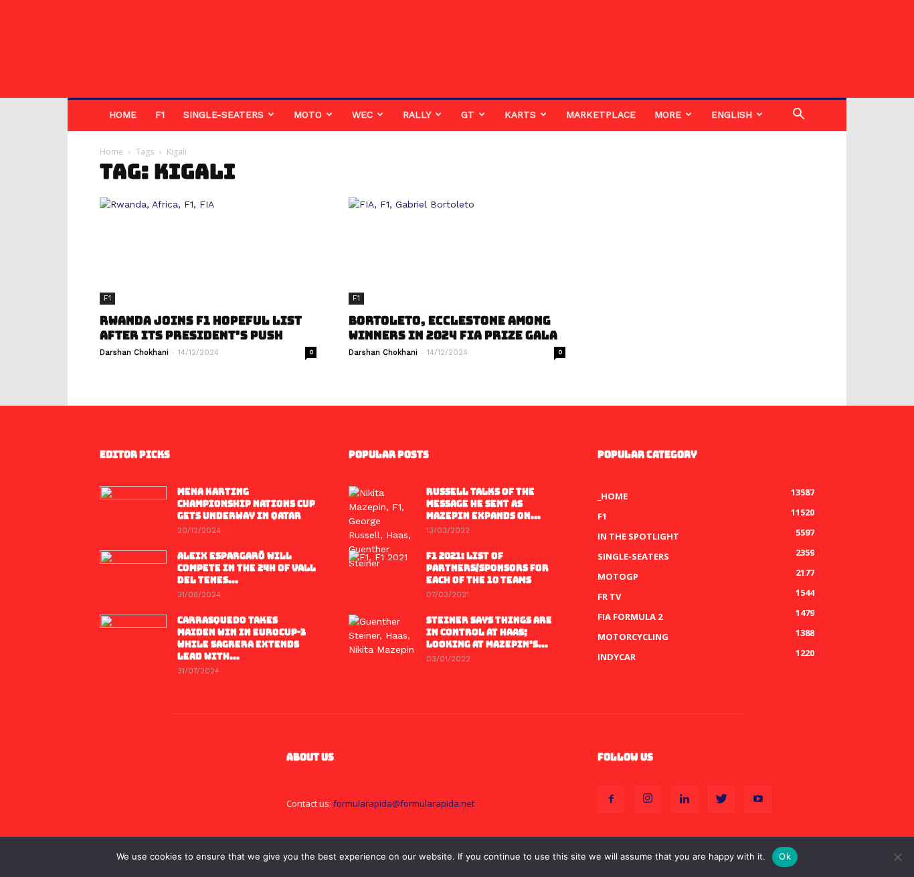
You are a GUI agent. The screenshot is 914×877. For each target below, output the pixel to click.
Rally (417, 114)
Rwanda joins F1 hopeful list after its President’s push (201, 328)
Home (122, 114)
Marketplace (601, 114)
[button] (798, 115)
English (731, 114)
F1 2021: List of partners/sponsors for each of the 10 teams (487, 568)
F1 (160, 114)
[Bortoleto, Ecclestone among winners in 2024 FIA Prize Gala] (457, 251)
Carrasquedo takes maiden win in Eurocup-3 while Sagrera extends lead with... (241, 638)
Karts (520, 114)
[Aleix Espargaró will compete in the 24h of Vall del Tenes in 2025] (133, 573)
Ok (785, 856)
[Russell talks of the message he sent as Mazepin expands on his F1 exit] (382, 528)
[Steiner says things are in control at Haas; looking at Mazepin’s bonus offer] (382, 638)
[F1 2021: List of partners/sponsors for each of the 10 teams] (382, 573)
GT (467, 114)
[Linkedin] (684, 799)
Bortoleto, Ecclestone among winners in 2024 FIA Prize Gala (453, 328)
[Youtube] (758, 799)
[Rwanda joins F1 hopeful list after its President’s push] (208, 251)
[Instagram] (647, 799)
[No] (897, 857)
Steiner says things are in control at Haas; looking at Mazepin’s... (489, 632)
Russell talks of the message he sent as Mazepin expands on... (483, 504)
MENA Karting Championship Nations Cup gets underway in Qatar (246, 504)
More (667, 114)
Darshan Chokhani (134, 352)
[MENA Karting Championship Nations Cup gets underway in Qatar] (133, 509)
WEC (362, 114)
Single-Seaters (223, 114)
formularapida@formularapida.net (403, 803)
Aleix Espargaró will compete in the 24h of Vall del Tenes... (246, 568)
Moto (308, 114)
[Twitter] (721, 799)
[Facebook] (611, 799)
